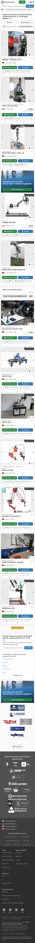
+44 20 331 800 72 (10, 821)
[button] (33, 2)
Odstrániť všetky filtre (10, 26)
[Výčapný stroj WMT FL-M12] (17, 406)
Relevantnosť (25, 22)
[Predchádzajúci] (2, 44)
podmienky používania (26, 938)
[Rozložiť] (17, 74)
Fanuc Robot (7, 844)
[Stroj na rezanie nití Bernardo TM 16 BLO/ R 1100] (17, 312)
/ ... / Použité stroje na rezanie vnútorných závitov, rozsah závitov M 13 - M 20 (18, 9)
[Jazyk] (31, 2)
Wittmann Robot (25, 836)
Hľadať (30, 6)
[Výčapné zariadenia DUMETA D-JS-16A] (17, 592)
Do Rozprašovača (7, 659)
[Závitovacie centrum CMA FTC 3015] (17, 360)
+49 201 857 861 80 (11, 826)
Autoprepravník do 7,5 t (11, 836)
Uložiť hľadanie (18, 628)
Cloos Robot (17, 844)
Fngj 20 (4, 666)
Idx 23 (4, 672)
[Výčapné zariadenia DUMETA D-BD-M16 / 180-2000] (17, 546)
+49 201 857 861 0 (10, 824)
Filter (10, 22)
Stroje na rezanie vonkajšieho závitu (14, 296)
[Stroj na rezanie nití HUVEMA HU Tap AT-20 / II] (17, 500)
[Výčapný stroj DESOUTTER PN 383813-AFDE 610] (17, 253)
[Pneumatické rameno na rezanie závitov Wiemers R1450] (17, 452)
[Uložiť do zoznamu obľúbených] (32, 58)
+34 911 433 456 (10, 829)
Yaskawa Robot (27, 844)
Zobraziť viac (18, 675)
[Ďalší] (32, 44)
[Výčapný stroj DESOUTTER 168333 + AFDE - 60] (17, 137)
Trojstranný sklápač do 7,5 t (13, 840)
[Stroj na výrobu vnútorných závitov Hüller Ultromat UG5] (17, 89)
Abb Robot (26, 840)
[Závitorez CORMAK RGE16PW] (17, 206)
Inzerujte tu (18, 746)
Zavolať (26, 67)
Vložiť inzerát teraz (17, 189)
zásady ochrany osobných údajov (11, 938)
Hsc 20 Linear (6, 669)
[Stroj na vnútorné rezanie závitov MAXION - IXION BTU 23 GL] (17, 43)
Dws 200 (4, 662)
